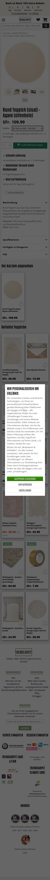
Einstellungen (25, 490)
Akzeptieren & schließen (25, 479)
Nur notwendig (25, 484)
